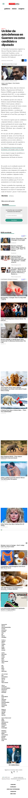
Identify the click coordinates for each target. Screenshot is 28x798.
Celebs (2, 669)
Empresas (3, 625)
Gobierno (3, 641)
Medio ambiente (4, 696)
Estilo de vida (3, 671)
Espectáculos (3, 654)
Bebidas (3, 733)
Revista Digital (4, 727)
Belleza (2, 660)
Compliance (13, 787)
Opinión (3, 648)
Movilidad (3, 701)
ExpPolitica (11, 772)
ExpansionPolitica (17, 772)
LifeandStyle (3, 637)
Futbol (2, 719)
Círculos (3, 657)
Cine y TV (3, 679)
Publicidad (13, 784)
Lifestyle (3, 726)
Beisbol (2, 720)
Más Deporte (3, 725)
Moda (2, 658)
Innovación (3, 703)
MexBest (3, 730)
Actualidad (3, 710)
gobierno (7, 9)
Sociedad (3, 650)
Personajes (3, 736)
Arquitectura (3, 691)
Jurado (2, 740)
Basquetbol (3, 723)
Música (2, 681)
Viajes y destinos (4, 734)
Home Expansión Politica (6, 627)
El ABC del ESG (4, 705)
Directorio (13, 793)
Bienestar (3, 737)
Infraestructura (4, 689)
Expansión (4, 624)
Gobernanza (3, 699)
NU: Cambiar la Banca (14, 765)
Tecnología (3, 631)
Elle (2, 665)
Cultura (2, 662)
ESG (2, 634)
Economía (3, 628)
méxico (14, 9)
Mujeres (3, 636)
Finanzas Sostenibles (5, 702)
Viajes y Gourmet (4, 661)
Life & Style (4, 674)
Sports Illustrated (6, 718)
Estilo (2, 675)
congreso (21, 9)
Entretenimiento (4, 676)
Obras (2, 633)
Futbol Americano (4, 722)
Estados (2, 647)
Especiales (3, 715)
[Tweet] (23, 60)
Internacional (3, 630)
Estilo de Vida (4, 739)
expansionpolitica (14, 772)
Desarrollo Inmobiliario (5, 688)
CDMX (2, 645)
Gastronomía (3, 732)
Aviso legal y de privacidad (13, 789)
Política (12, 196)
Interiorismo (3, 692)
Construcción (4, 686)
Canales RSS (13, 791)
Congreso (3, 644)
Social (2, 698)
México (3, 28)
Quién (3, 653)
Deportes (3, 678)
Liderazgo (3, 712)
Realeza (3, 655)
